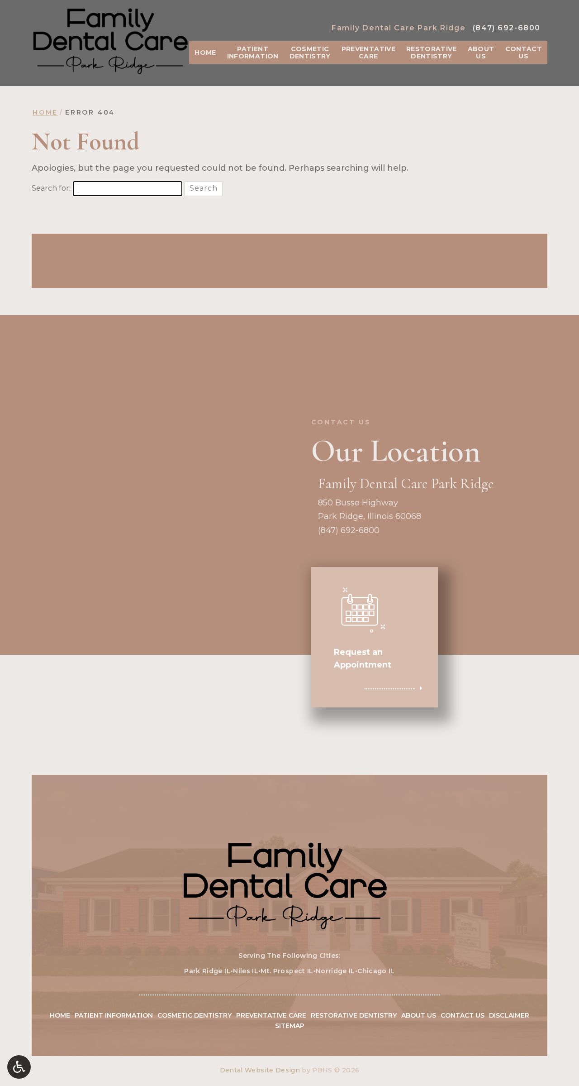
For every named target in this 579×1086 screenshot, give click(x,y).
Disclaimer (509, 1015)
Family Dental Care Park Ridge (398, 28)
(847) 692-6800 (507, 28)
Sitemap (289, 1026)
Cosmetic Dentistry (194, 1015)
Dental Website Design (260, 1070)
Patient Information (114, 1015)
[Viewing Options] (19, 1067)
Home (205, 52)
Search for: (51, 188)
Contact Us (462, 1015)
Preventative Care (271, 1015)
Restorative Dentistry (354, 1015)
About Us (418, 1015)
